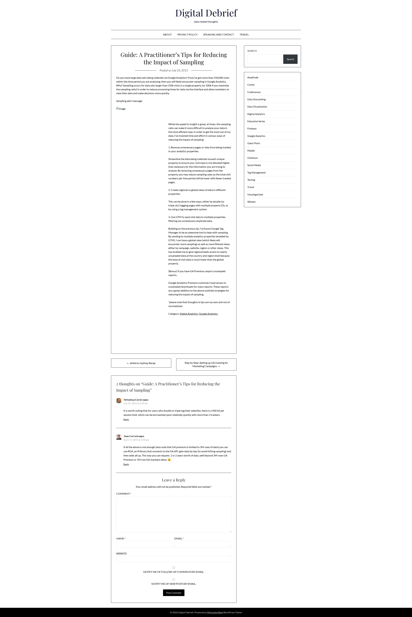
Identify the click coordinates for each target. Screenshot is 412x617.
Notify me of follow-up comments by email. (173, 571)
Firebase (252, 128)
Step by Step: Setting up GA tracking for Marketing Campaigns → (206, 364)
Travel (244, 34)
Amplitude (252, 77)
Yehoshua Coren (133, 399)
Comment (123, 493)
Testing (251, 179)
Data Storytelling (256, 99)
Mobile (251, 150)
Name (121, 538)
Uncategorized (255, 194)
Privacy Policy (188, 34)
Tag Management (256, 172)
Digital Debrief (206, 12)
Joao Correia (131, 436)
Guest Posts (253, 143)
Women (251, 201)
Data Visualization (257, 106)
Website (121, 553)
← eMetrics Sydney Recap (141, 363)
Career (251, 84)
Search (252, 50)
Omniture (252, 157)
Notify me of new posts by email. (173, 583)
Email (179, 538)
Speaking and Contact (218, 34)
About (167, 34)
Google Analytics (208, 313)
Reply (126, 419)
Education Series (256, 121)
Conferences (254, 92)
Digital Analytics (189, 313)
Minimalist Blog (215, 612)
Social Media (254, 165)
